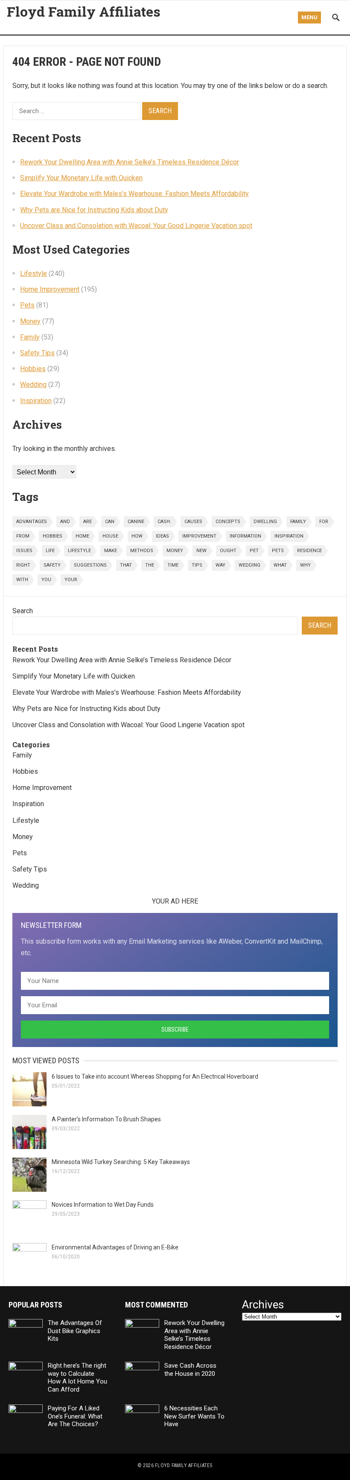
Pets (27, 305)
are (87, 521)
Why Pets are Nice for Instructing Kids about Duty (94, 210)
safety (52, 565)
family (298, 521)
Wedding (33, 384)
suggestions (90, 565)
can (109, 521)
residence (309, 550)
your (70, 579)
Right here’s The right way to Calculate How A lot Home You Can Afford (77, 1377)
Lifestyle (33, 273)
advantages (31, 521)
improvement (199, 536)
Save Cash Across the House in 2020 (190, 1370)
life (50, 550)
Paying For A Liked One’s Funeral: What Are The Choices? (75, 1416)
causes (193, 521)
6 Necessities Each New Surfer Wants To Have (194, 1416)
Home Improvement (49, 289)
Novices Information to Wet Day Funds (103, 1204)
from (22, 536)
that (126, 565)
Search (22, 611)
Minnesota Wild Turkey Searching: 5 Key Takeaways (121, 1161)
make (110, 550)
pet (254, 550)
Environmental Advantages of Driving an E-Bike (115, 1247)
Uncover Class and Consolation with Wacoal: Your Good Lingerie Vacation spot (136, 226)
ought (228, 550)
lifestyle (79, 550)
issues (24, 550)
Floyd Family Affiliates (83, 11)
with (22, 579)
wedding (249, 565)
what (280, 565)
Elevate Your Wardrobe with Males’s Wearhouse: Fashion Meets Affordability (134, 194)
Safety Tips (37, 353)
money (174, 550)
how (137, 536)
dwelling (265, 521)
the (149, 565)
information (245, 536)
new (201, 550)
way (220, 565)
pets (278, 550)
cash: (164, 521)
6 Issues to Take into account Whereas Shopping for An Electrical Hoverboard (156, 1076)
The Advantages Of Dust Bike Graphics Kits (75, 1331)
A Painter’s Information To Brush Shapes (106, 1119)
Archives (263, 1304)
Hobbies (33, 369)
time (172, 565)
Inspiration (36, 401)
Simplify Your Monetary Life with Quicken (81, 178)
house (110, 536)
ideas (162, 536)
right (23, 565)
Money (30, 321)
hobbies (52, 536)
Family (30, 337)
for (323, 521)
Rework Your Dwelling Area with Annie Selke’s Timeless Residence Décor (129, 162)
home (82, 536)
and (65, 521)
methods (141, 550)
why (305, 565)
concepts (228, 521)
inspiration (288, 536)
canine (136, 521)
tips (197, 565)
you (46, 579)
